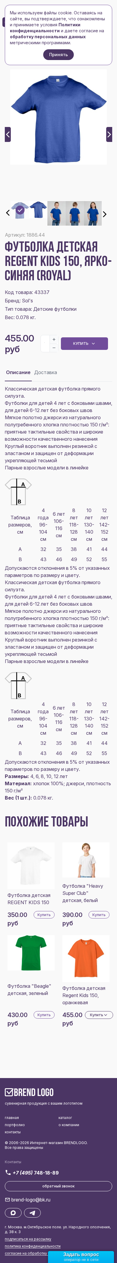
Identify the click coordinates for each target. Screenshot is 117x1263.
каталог (65, 1117)
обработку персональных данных (48, 36)
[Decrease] (54, 348)
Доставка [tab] (45, 372)
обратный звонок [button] (58, 1186)
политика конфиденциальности (33, 1246)
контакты (13, 1132)
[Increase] (54, 339)
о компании (68, 1125)
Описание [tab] (18, 372)
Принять (58, 54)
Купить (80, 343)
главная (12, 1117)
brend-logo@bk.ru (30, 1200)
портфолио (15, 1125)
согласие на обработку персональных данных (47, 1253)
